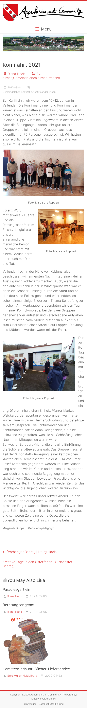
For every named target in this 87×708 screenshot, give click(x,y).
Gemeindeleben (25, 78)
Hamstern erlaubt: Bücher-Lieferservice (36, 669)
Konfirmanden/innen (44, 91)
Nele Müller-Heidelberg (22, 675)
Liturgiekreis (29, 552)
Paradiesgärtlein (16, 589)
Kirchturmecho (49, 78)
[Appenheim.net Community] (43, 43)
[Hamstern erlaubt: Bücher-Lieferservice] (26, 620)
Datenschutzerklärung (51, 703)
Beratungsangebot (19, 605)
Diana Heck (16, 74)
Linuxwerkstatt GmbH (43, 698)
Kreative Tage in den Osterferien (37, 564)
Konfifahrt (26, 91)
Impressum (30, 703)
